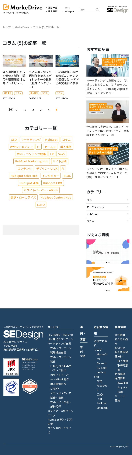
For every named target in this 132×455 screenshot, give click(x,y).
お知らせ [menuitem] (120, 348)
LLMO (41, 204)
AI (63, 168)
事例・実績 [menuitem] (82, 351)
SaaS (67, 7)
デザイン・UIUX (46, 168)
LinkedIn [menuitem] (102, 407)
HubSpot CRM (52, 183)
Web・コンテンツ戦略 (31, 154)
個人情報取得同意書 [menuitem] (122, 365)
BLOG (67, 176)
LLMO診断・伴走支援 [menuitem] (60, 335)
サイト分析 (60, 161)
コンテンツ (25, 168)
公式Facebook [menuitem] (102, 385)
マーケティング (31, 139)
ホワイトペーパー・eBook (41, 190)
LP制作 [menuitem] (54, 388)
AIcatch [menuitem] (101, 363)
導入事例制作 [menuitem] (58, 384)
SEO (14, 139)
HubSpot (69, 11)
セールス (50, 147)
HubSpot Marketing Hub (31, 161)
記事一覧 (52, 7)
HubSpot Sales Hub (24, 176)
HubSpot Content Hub (56, 197)
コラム (18, 93)
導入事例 (52, 11)
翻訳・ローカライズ (23, 197)
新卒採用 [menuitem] (122, 383)
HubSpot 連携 (29, 183)
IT (38, 147)
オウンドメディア (21, 147)
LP (52, 154)
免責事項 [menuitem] (120, 374)
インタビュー (50, 176)
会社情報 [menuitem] (120, 335)
